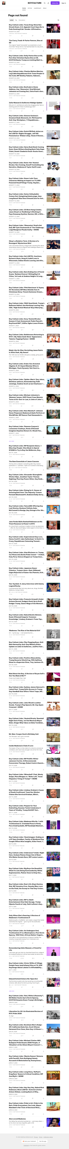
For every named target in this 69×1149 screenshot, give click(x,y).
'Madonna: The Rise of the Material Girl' (24, 630)
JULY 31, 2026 (13, 452)
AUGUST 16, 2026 (14, 201)
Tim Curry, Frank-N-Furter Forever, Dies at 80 (25, 42)
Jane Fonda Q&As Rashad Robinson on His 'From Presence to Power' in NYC (25, 523)
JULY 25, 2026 (13, 559)
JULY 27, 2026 (13, 543)
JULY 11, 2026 (13, 812)
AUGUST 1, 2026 (14, 433)
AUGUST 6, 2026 (14, 341)
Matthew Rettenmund (21, 33)
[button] (24, 8)
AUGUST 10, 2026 (14, 294)
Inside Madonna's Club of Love (21, 746)
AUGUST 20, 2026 (14, 138)
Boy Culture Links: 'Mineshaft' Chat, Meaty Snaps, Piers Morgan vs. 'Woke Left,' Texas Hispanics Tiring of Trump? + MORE (26, 776)
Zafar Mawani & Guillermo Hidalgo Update (25, 103)
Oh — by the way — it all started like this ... (21, 633)
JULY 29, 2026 (13, 497)
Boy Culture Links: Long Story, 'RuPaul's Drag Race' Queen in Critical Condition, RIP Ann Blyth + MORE (26, 1074)
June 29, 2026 (13, 1031)
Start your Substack (30, 1141)
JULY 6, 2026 (12, 891)
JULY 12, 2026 (13, 797)
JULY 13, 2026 (13, 781)
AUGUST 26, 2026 (14, 31)
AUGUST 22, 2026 (14, 94)
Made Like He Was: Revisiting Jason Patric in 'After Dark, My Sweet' (26, 351)
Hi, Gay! (11, 1016)
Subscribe (55, 3)
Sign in (64, 3)
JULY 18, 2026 (13, 694)
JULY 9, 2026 (12, 844)
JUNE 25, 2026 (13, 1094)
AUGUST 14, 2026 (14, 232)
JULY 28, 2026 (13, 512)
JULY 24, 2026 (13, 606)
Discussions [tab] (22, 20)
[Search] (44, 3)
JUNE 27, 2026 (13, 1047)
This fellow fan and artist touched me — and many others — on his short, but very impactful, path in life (26, 1122)
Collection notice (48, 1137)
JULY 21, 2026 (13, 649)
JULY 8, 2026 (12, 859)
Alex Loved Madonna (17, 1119)
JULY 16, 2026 (13, 725)
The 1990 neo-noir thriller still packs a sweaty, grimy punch (26, 355)
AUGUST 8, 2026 (14, 310)
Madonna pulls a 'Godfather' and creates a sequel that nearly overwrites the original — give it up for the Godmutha (26, 920)
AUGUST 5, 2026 (14, 370)
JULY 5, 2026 (12, 906)
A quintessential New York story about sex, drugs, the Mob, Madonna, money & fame (26, 589)
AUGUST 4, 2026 (14, 386)
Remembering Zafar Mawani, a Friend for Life (25, 949)
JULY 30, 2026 (13, 481)
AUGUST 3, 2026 (14, 402)
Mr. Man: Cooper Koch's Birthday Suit (24, 734)
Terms (40, 1137)
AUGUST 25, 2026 (14, 62)
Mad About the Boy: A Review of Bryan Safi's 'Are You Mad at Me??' (27, 675)
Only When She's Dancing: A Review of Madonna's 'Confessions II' (24, 917)
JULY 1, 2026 (12, 970)
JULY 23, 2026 (13, 621)
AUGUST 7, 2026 (14, 325)
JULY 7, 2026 (12, 875)
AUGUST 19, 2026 (14, 154)
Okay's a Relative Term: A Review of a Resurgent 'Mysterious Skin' (24, 242)
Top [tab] (16, 20)
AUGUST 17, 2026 (14, 185)
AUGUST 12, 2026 (14, 263)
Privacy (36, 1137)
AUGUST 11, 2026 (14, 278)
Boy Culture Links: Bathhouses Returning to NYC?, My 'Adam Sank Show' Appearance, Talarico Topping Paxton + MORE (26, 337)
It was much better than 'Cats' (17, 678)
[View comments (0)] (22, 36)
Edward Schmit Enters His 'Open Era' (23, 979)
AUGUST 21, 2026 (14, 122)
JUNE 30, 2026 (13, 1002)
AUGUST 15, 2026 (14, 216)
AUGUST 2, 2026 (14, 417)
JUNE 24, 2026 (13, 1110)
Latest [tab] (11, 20)
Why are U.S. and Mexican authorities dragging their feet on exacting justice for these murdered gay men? (26, 106)
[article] (34, 30)
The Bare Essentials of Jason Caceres (24, 461)
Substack (26, 1145)
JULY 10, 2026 (13, 828)
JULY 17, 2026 (13, 709)
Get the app (42, 1141)
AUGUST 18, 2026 (14, 169)
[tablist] (17, 20)
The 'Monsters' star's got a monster (19, 736)
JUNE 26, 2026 (13, 1078)
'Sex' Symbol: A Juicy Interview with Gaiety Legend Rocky (26, 585)
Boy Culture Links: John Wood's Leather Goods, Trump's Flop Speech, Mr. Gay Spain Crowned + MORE (26, 705)
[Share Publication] (48, 3)
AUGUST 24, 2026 (14, 78)
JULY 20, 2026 (13, 664)
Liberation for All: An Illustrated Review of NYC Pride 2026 (26, 1012)
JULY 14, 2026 (13, 765)
